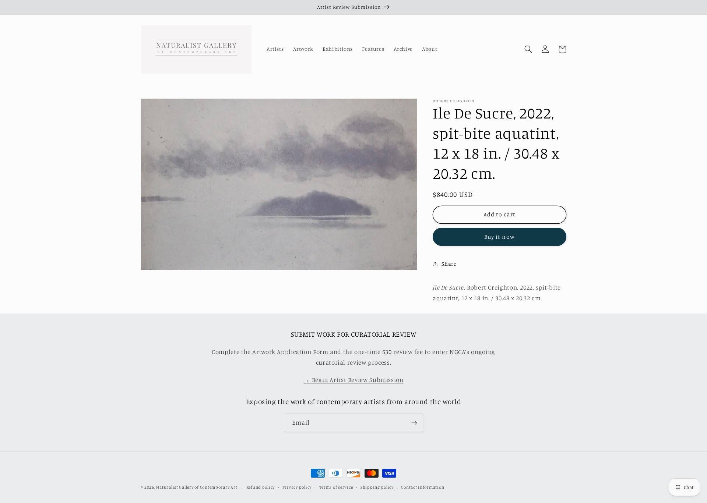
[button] (528, 49)
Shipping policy (377, 487)
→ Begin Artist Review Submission (353, 379)
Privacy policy (297, 487)
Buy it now (499, 236)
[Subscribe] (414, 423)
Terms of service (336, 487)
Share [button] (449, 264)
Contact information (422, 487)
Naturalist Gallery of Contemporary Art (196, 487)
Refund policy (260, 487)
